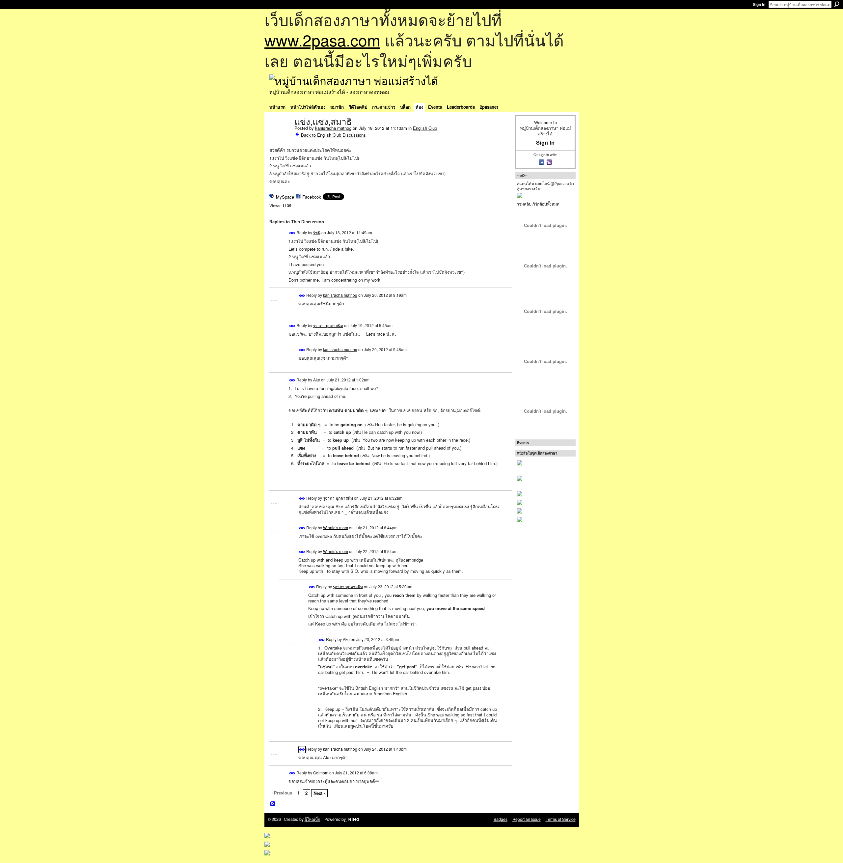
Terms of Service (561, 819)
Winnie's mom (335, 527)
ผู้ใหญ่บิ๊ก (312, 819)
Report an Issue (526, 819)
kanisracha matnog (333, 128)
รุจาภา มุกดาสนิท (328, 325)
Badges (500, 819)
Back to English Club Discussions (333, 135)
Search (836, 4)
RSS (273, 804)
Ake (316, 379)
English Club (425, 128)
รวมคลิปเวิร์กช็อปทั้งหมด (538, 204)
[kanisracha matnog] (279, 135)
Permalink (292, 233)
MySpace (285, 197)
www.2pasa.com (322, 39)
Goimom (320, 772)
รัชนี (316, 232)
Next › (319, 793)
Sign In (759, 4)
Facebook (311, 197)
